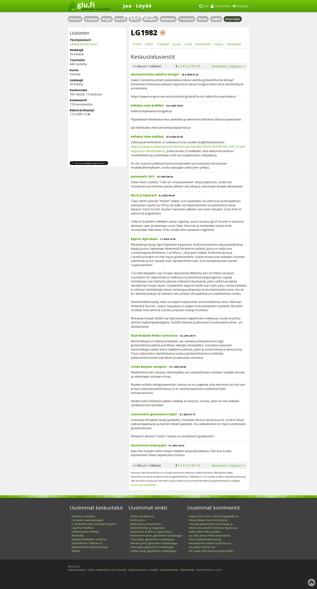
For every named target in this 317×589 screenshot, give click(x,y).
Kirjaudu (242, 6)
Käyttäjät (232, 19)
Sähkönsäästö (187, 569)
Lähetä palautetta (169, 569)
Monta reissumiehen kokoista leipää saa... (213, 528)
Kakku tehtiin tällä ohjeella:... (205, 531)
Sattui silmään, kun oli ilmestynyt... (209, 520)
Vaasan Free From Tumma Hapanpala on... (214, 516)
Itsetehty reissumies (83, 516)
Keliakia (91, 19)
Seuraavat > (220, 66)
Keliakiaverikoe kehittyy (85, 531)
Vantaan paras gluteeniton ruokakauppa (153, 543)
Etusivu (75, 19)
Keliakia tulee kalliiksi (147, 105)
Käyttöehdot (102, 569)
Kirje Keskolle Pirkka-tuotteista (154, 335)
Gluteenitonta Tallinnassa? (87, 543)
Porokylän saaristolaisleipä (87, 520)
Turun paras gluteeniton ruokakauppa (152, 539)
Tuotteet (186, 19)
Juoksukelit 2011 (143, 176)
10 (198, 66)
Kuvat (202, 19)
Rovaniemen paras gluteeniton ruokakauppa (156, 535)
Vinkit (149, 44)
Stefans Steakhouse (142, 516)
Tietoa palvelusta (76, 569)
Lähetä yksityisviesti (83, 44)
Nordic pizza (137, 520)
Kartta (121, 19)
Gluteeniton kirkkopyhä (148, 445)
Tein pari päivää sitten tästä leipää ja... (211, 524)
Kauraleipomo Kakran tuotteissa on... (211, 543)
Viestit (219, 44)
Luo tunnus (222, 6)
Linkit (216, 19)
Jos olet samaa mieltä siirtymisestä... (210, 535)
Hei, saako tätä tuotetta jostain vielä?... (212, 551)
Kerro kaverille (118, 569)
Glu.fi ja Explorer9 (143, 195)
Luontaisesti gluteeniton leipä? (154, 414)
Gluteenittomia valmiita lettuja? (155, 74)
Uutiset (91, 569)
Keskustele (138, 16)
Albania (75, 551)
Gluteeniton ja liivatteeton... (146, 524)
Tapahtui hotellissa (82, 528)
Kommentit (203, 44)
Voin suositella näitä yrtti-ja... (206, 539)
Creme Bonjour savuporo (149, 366)
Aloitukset (234, 44)
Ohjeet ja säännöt (137, 569)
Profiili (137, 44)
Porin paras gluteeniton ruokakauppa (152, 547)
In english (153, 569)
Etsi (205, 6)
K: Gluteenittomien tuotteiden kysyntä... (94, 524)
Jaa (127, 6)
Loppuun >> (237, 66)
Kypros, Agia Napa (144, 239)
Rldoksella (77, 535)
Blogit (106, 19)
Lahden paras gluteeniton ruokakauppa (153, 551)
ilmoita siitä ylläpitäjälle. (144, 485)
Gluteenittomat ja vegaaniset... (148, 528)
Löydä (144, 6)
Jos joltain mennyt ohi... (202, 547)
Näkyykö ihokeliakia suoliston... (89, 539)
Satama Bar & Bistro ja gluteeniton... (152, 531)
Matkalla (168, 19)
